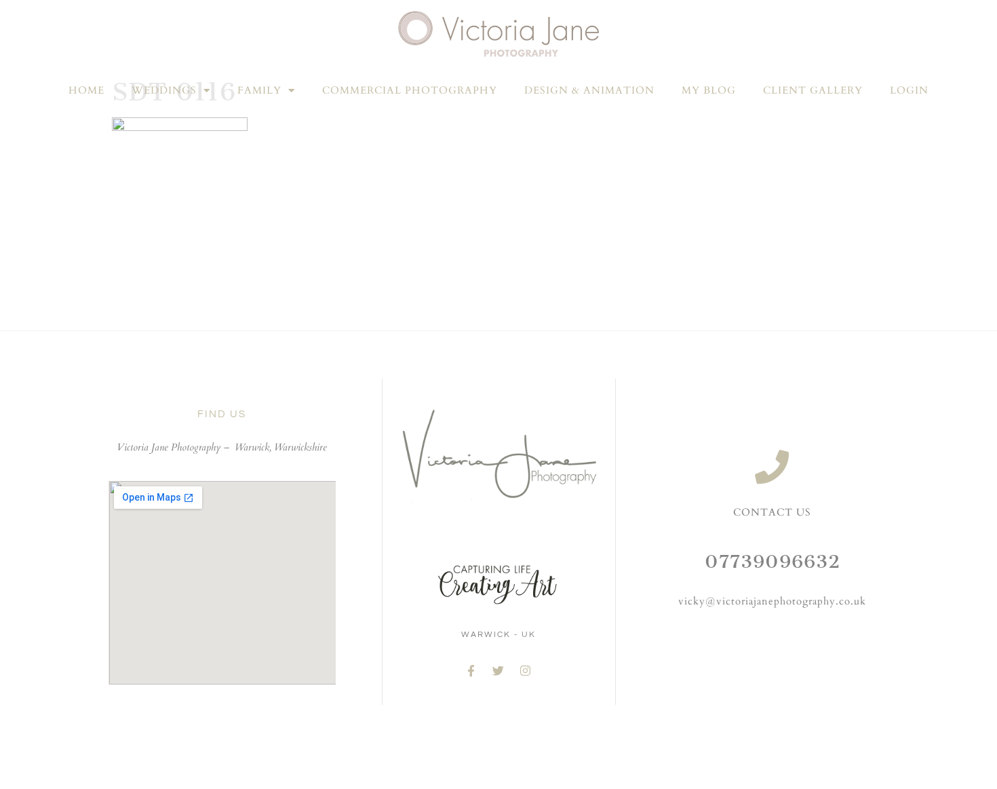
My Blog (709, 90)
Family (259, 90)
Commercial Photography (409, 90)
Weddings (164, 90)
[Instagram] (525, 670)
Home (86, 90)
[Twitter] (498, 670)
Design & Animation (589, 90)
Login (909, 90)
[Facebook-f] (471, 670)
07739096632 (772, 561)
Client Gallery (813, 90)
